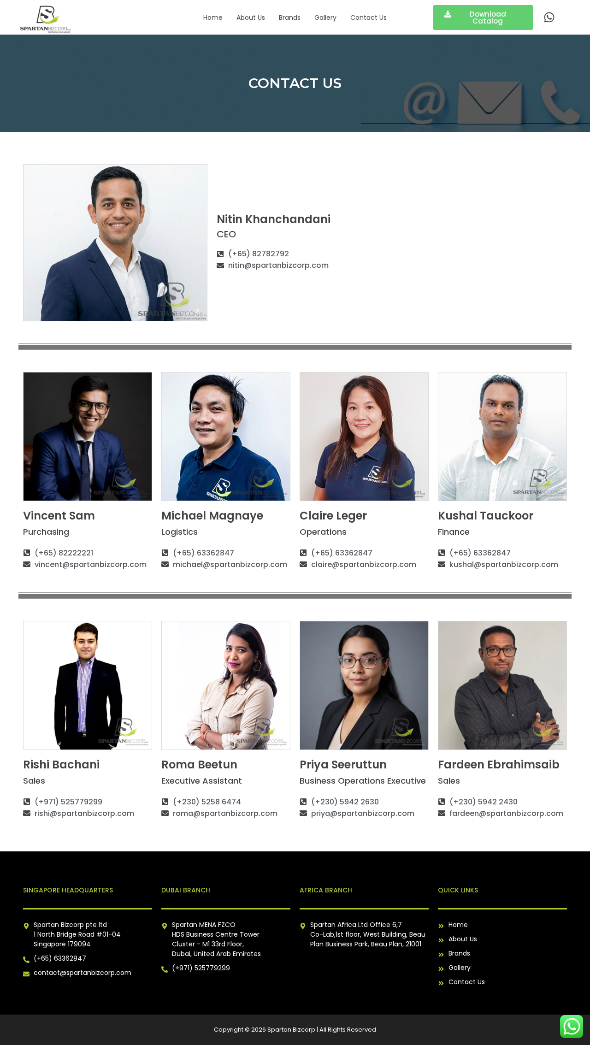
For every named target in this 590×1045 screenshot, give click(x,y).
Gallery (325, 17)
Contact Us (368, 17)
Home (213, 17)
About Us (250, 17)
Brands (290, 17)
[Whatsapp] (548, 17)
